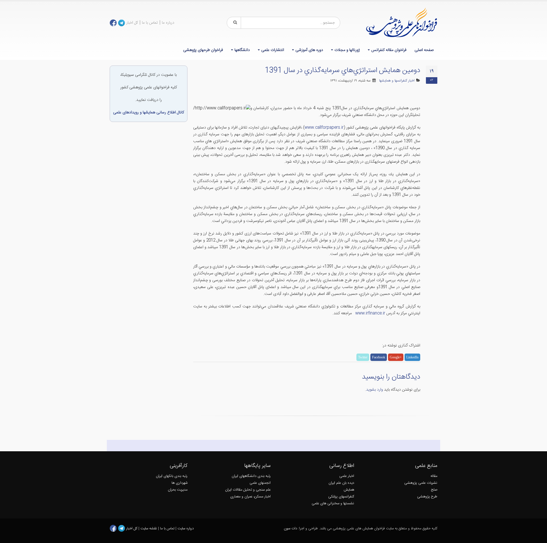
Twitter (363, 357)
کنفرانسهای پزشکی (341, 497)
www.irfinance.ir (370, 313)
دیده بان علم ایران (341, 483)
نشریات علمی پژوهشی (420, 483)
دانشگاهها (242, 50)
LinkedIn (412, 357)
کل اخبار (132, 23)
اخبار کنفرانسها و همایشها (397, 81)
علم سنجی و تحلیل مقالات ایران (248, 490)
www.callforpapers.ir (324, 127)
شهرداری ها (179, 483)
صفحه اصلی (424, 50)
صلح (434, 490)
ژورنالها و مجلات (347, 50)
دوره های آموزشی (309, 50)
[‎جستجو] (234, 22)
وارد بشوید (374, 389)
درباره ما (168, 23)
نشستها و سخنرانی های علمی (333, 504)
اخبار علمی (346, 476)
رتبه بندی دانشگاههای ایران (251, 476)
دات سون (290, 529)
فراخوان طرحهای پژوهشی (203, 50)
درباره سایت (185, 529)
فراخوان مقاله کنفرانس (389, 50)
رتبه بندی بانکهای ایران (171, 476)
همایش (349, 490)
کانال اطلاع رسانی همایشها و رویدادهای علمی (148, 112)
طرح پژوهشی (427, 497)
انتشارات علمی (272, 50)
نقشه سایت (149, 529)
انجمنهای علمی (260, 483)
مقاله (433, 476)
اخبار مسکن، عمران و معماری (250, 497)
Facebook (378, 357)
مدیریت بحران (177, 490)
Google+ (396, 357)
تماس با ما (150, 23)
